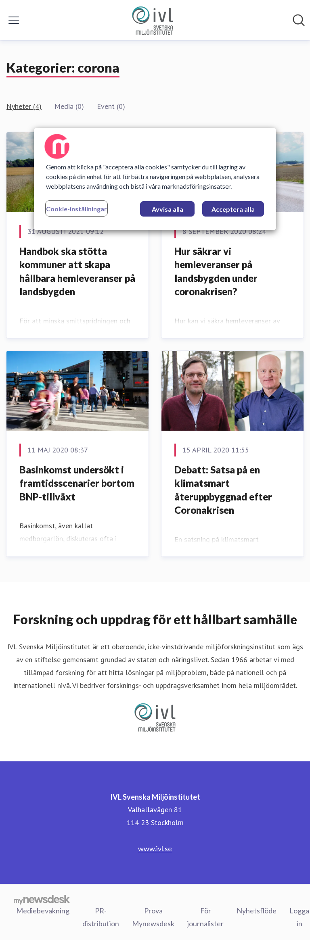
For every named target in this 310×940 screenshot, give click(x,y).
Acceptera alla (233, 209)
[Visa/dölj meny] (14, 20)
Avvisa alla (167, 209)
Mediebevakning (42, 910)
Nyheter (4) (24, 106)
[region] (155, 179)
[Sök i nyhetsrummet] (298, 20)
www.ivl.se (155, 848)
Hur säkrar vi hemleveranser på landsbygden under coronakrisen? (216, 271)
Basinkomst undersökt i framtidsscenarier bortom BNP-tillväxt (76, 483)
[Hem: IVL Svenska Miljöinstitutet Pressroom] (152, 20)
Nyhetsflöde (256, 910)
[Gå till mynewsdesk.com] (42, 899)
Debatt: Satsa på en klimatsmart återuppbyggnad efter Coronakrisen (223, 490)
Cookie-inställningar (76, 209)
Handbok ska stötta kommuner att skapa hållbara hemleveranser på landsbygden (77, 271)
